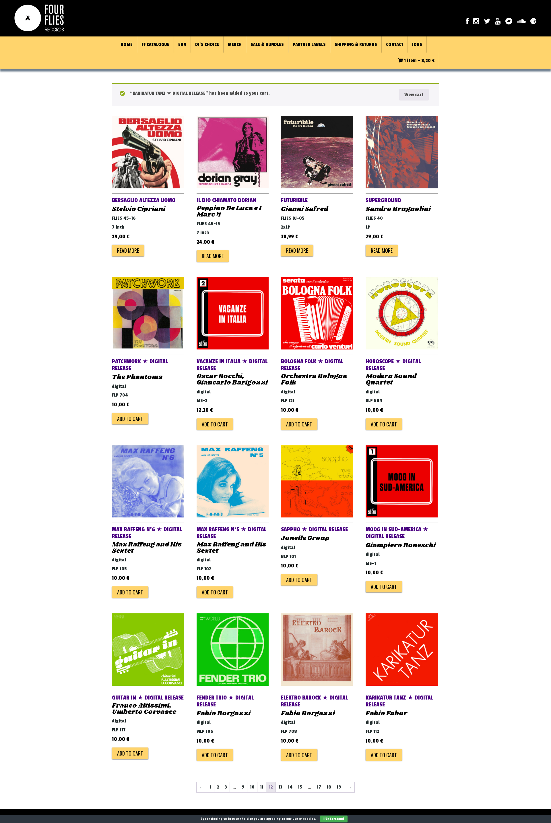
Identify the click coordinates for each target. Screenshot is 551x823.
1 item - (418, 60)
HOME (127, 44)
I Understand (333, 819)
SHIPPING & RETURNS (356, 44)
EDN (182, 44)
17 (319, 787)
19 (339, 787)
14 (290, 787)
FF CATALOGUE (155, 44)
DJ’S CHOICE (207, 44)
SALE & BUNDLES (267, 44)
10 (252, 787)
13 (280, 787)
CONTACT (394, 44)
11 (261, 787)
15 (300, 787)
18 (329, 787)
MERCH (235, 44)
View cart (414, 95)
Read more (128, 250)
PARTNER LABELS (309, 44)
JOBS (417, 44)
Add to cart (130, 418)
